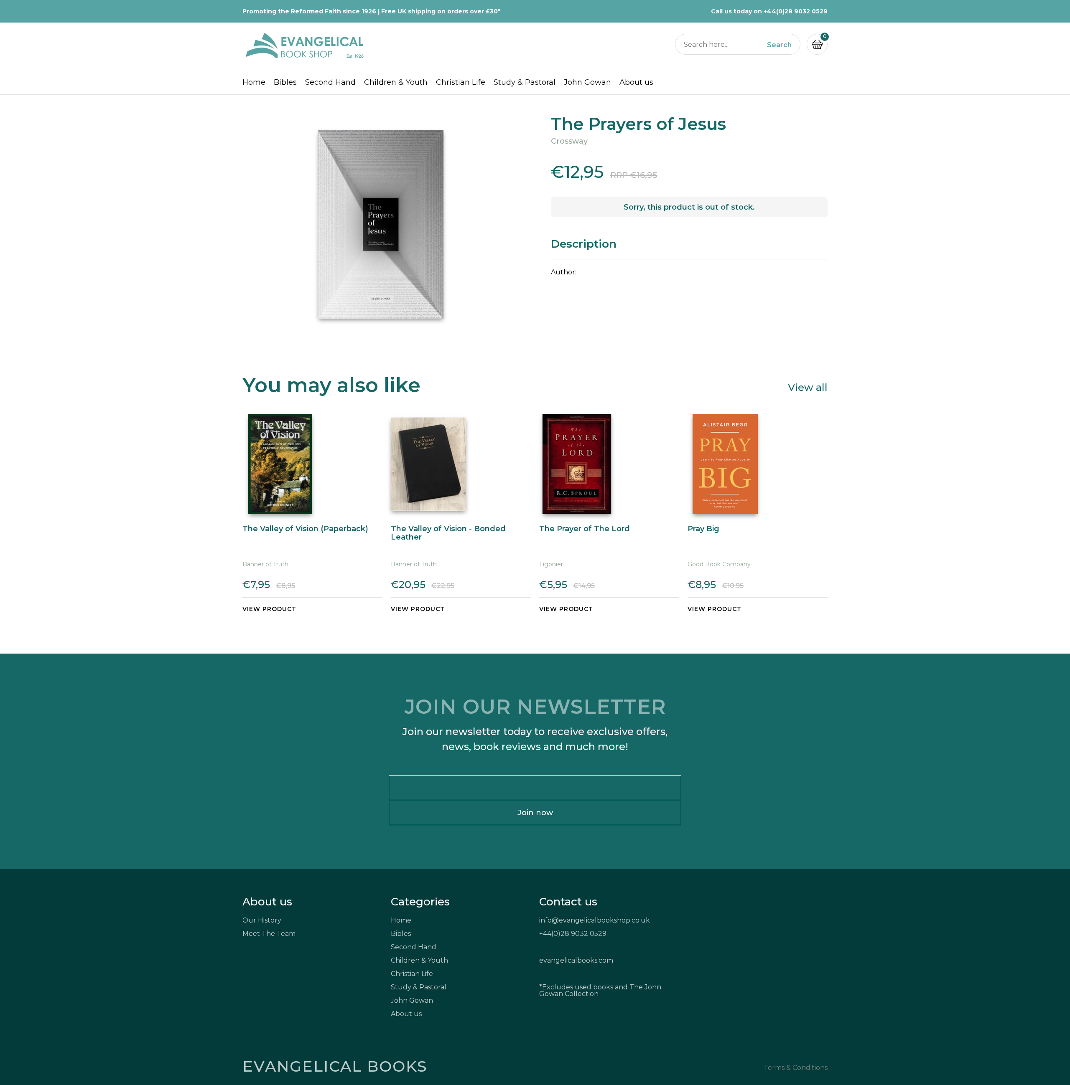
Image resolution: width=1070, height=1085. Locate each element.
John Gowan (587, 82)
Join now (535, 812)
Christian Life (460, 82)
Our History (261, 920)
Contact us (568, 901)
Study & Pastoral (524, 82)
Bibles (285, 82)
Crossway (569, 141)
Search (779, 45)
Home (253, 82)
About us (636, 82)
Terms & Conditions (796, 1068)
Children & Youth (396, 82)
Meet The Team (269, 934)
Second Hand (330, 82)
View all (808, 387)
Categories (420, 901)
